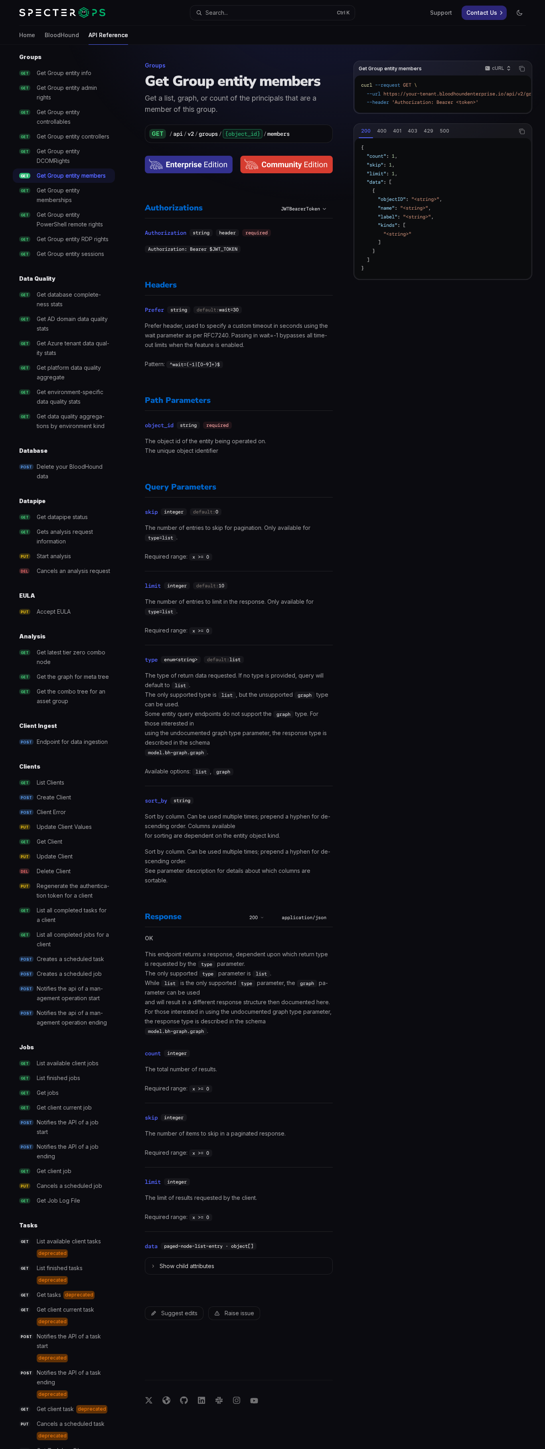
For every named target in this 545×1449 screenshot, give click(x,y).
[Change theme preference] (519, 12)
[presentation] (70, 747)
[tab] (366, 131)
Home (27, 35)
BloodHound (62, 35)
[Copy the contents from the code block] (522, 68)
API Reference (108, 35)
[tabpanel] (443, 208)
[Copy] (323, 134)
